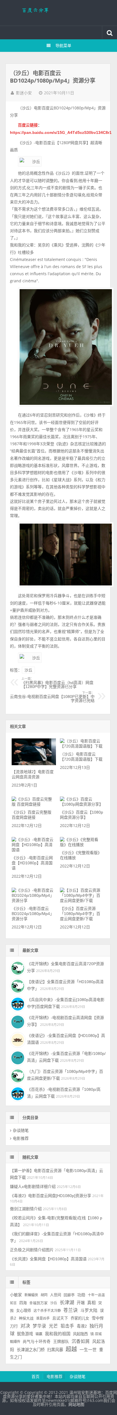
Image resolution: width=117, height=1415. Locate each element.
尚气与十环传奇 (37, 1342)
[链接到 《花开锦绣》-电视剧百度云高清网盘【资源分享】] (17, 1021)
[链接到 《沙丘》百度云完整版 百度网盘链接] (34, 804)
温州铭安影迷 (58, 13)
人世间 (55, 1295)
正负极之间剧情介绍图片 (32, 1249)
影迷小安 (24, 93)
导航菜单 (63, 45)
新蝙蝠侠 (31, 1295)
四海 (23, 1303)
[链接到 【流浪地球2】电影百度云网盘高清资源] (34, 763)
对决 (25, 1326)
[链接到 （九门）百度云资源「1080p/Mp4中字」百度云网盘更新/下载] (17, 1075)
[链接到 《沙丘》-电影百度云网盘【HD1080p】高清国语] (34, 850)
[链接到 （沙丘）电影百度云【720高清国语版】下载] (82, 746)
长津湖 (67, 1302)
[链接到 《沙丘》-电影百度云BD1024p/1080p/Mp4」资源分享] (34, 900)
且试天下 (60, 1318)
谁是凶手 (43, 1318)
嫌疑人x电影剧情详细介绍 (33, 1186)
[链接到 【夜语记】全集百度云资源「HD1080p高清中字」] (17, 985)
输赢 (38, 1334)
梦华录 (39, 1326)
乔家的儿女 (80, 1318)
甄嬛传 (15, 1342)
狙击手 (67, 1326)
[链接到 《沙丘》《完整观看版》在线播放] (82, 844)
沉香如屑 (81, 1341)
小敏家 (16, 1295)
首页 (35, 1376)
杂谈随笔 (21, 1130)
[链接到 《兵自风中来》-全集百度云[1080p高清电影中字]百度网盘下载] (17, 1003)
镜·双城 (96, 1334)
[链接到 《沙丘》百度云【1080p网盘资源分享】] (82, 804)
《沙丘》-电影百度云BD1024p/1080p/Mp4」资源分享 (33, 913)
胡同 (44, 1295)
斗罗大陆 (88, 1310)
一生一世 (88, 1349)
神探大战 (26, 1318)
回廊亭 (69, 1295)
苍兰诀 (70, 1310)
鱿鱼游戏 (25, 1334)
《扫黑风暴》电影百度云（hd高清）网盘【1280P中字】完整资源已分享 (57, 683)
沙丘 (28, 670)
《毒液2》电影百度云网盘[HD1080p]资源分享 (50, 1195)
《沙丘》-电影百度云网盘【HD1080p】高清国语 (32, 862)
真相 (91, 1302)
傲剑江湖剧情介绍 (26, 1208)
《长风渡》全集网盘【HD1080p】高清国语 (48, 1259)
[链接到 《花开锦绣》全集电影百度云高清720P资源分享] (17, 967)
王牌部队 (61, 1341)
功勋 (81, 1295)
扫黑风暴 (55, 1349)
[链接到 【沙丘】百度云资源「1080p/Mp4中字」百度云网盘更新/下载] (82, 900)
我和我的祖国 (57, 1333)
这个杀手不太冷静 (47, 1311)
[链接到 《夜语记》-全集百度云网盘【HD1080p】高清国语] (17, 1039)
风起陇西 (80, 1334)
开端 (81, 1302)
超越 (71, 1349)
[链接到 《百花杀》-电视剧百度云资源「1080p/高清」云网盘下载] (17, 1093)
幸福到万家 (38, 1303)
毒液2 (82, 1326)
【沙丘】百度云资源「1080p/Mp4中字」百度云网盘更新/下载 (80, 913)
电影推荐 (21, 1138)
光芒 (53, 1326)
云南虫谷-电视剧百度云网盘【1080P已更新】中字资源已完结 (52, 697)
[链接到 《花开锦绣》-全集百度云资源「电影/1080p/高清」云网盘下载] (17, 1057)
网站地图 (76, 1404)
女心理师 (23, 1310)
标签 (26, 1282)
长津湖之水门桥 (31, 1349)
